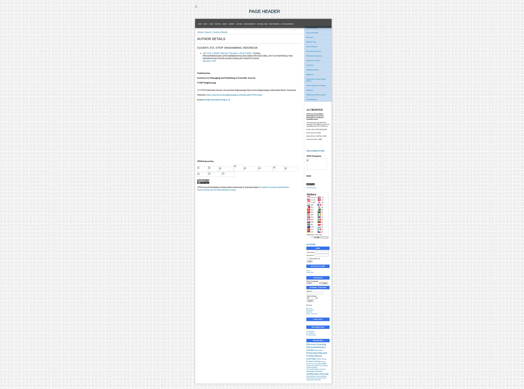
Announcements (249, 24)
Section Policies (311, 46)
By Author (310, 310)
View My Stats (311, 187)
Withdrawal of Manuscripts (316, 95)
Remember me (315, 258)
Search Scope (311, 296)
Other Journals (311, 314)
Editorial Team (311, 42)
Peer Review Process (313, 51)
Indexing (309, 90)
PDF (214, 61)
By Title (309, 312)
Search (224, 24)
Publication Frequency (314, 56)
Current (232, 24)
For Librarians (311, 335)
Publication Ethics (312, 70)
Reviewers (310, 37)
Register (218, 24)
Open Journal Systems (315, 151)
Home (200, 24)
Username (310, 252)
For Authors (310, 333)
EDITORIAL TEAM (262, 24)
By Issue (309, 308)
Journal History (311, 99)
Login (211, 24)
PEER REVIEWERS (274, 24)
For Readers (310, 331)
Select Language (312, 281)
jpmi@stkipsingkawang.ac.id (216, 99)
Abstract (207, 61)
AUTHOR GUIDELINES (287, 24)
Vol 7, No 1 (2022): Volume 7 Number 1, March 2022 (227, 53)
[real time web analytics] (310, 184)
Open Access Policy (313, 60)
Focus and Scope (312, 32)
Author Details (220, 32)
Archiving (309, 65)
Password (310, 255)
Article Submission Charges (316, 85)
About (205, 24)
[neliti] (226, 170)
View (308, 270)
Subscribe (309, 272)
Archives (239, 24)
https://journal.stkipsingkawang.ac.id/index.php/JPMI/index (234, 94)
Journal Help (310, 244)
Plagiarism (310, 74)
